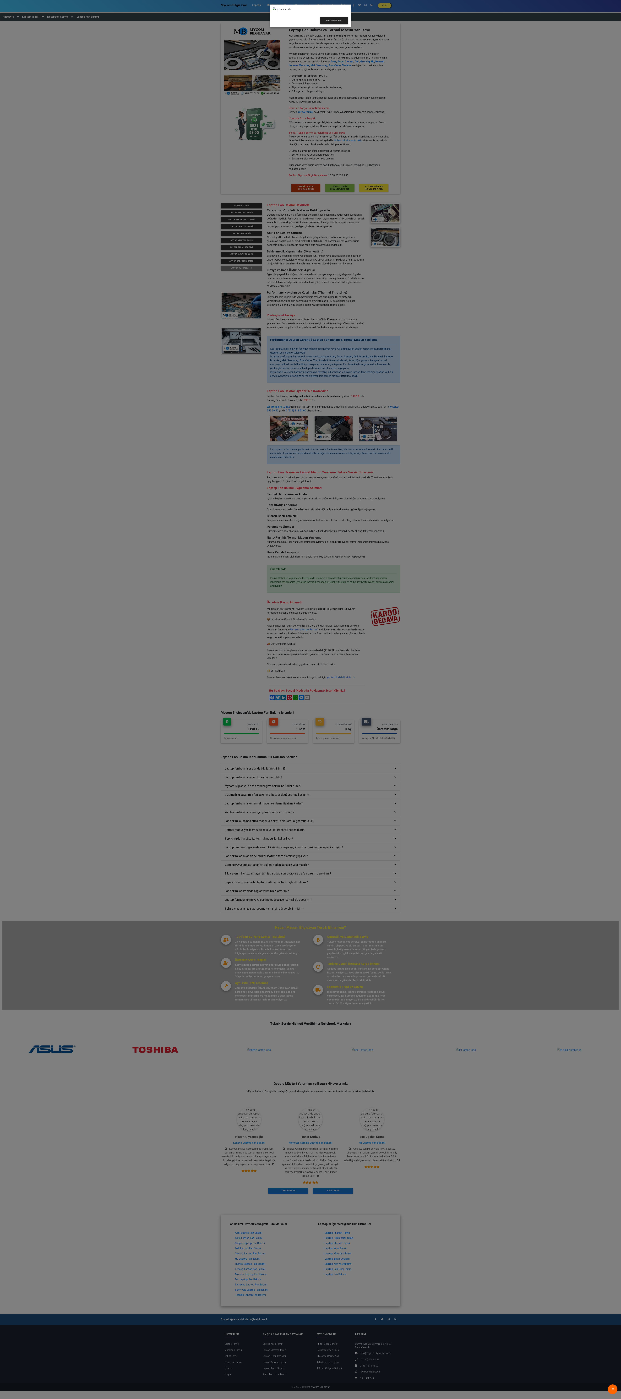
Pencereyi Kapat (334, 20)
